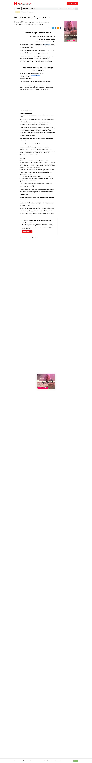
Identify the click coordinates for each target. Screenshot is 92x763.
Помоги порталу (72, 3)
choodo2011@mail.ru (35, 75)
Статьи (17, 12)
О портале (59, 8)
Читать (18, 8)
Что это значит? (58, 760)
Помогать (25, 8)
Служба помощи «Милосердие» (68, 8)
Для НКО (33, 8)
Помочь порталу (27, 231)
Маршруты (31, 12)
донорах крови (46, 44)
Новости (24, 12)
